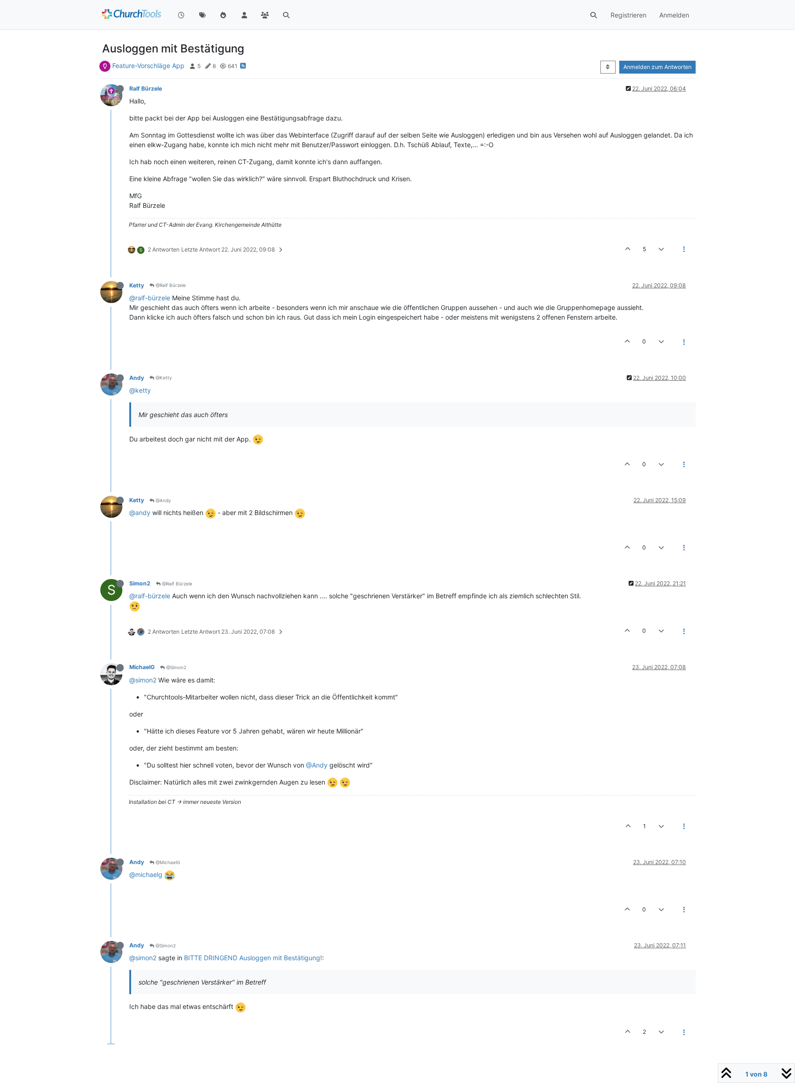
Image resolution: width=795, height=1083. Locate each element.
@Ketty (163, 377)
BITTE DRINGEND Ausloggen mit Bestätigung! (253, 958)
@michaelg (145, 874)
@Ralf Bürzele (170, 285)
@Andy (162, 500)
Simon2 (139, 583)
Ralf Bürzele (145, 88)
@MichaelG (167, 862)
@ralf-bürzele (149, 298)
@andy (139, 512)
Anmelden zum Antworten (657, 66)
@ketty (140, 390)
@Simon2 (175, 667)
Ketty (136, 285)
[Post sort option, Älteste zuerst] (608, 67)
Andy (136, 377)
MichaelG (142, 667)
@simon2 (142, 680)
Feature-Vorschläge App (148, 65)
